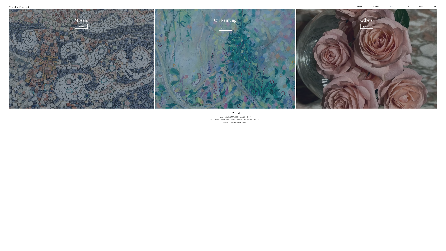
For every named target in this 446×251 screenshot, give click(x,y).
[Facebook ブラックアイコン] (233, 112)
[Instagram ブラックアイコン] (238, 112)
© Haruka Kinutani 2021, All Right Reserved (234, 122)
